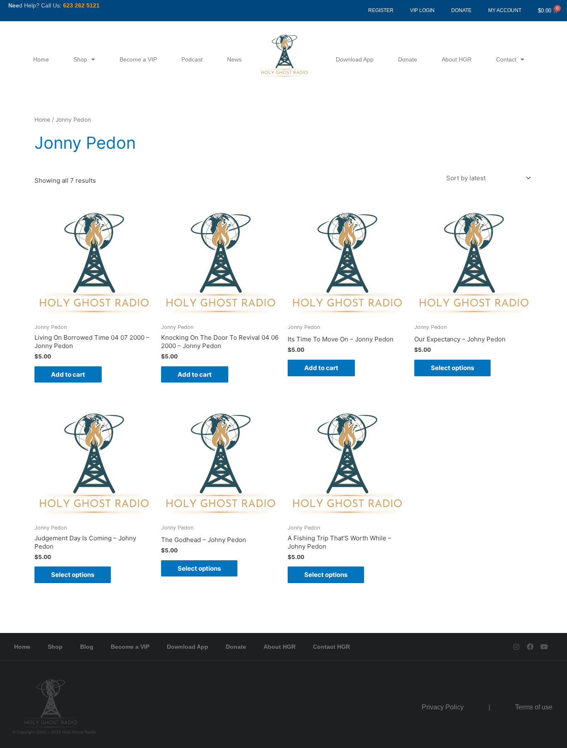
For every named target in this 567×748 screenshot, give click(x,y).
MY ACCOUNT (504, 10)
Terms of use (533, 707)
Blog (86, 646)
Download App (355, 59)
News (234, 59)
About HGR (457, 59)
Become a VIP (138, 59)
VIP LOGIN (422, 10)
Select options (452, 368)
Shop (80, 59)
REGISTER (380, 10)
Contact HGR (331, 646)
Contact (506, 59)
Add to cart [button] (68, 374)
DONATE (461, 10)
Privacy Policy (443, 707)
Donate (407, 59)
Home (41, 59)
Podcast (192, 59)
